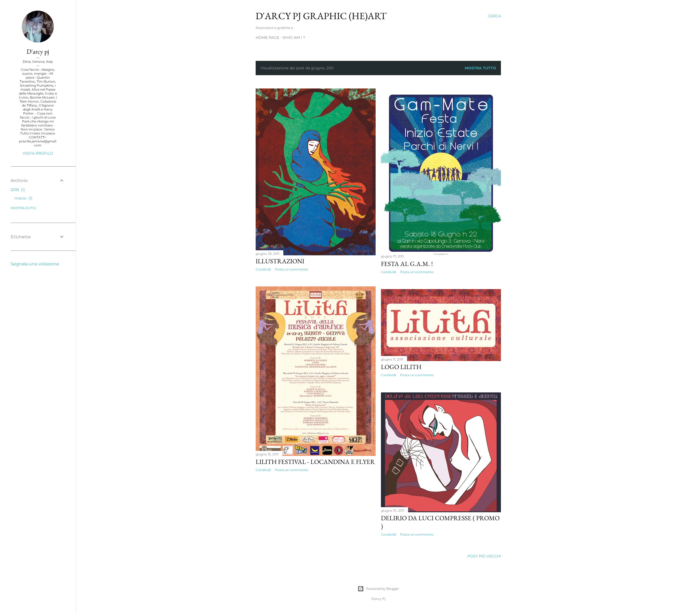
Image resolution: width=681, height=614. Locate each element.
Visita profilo (38, 153)
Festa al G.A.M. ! (407, 264)
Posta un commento (291, 269)
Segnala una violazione (35, 263)
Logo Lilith (401, 367)
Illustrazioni (280, 261)
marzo (22, 198)
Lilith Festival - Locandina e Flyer (315, 462)
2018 (17, 189)
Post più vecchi (484, 556)
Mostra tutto (480, 68)
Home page (267, 37)
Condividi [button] (263, 269)
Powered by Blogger (382, 589)
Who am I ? (293, 37)
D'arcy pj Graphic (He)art (321, 16)
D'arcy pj (38, 51)
